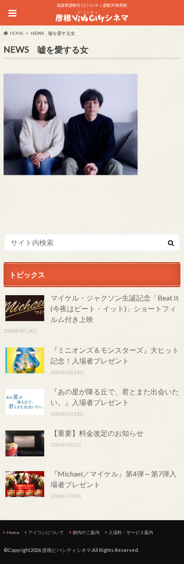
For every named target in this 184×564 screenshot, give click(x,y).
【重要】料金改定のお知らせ (96, 433)
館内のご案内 (86, 532)
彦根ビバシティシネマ (66, 550)
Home (13, 532)
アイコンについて (46, 532)
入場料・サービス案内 (131, 532)
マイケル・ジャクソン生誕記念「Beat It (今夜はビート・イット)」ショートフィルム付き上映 (114, 308)
